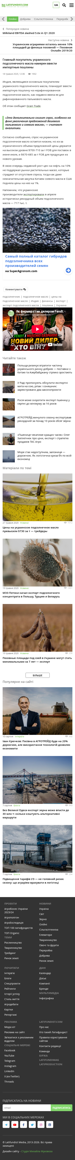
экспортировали (33, 194)
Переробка (63, 19)
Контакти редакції (50, 1046)
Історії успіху (12, 994)
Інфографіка (46, 998)
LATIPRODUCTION (50, 1064)
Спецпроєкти (12, 983)
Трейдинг (10, 953)
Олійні (13, 19)
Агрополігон (11, 917)
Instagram (10, 1066)
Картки (8, 1009)
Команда (44, 1051)
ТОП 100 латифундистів (18, 927)
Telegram (9, 1060)
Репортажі (10, 1014)
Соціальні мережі (17, 1045)
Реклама (10, 1022)
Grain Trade (33, 106)
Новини (24, 522)
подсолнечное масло (35, 296)
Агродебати (11, 1004)
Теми (8, 937)
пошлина (47, 305)
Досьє (42, 978)
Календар (45, 973)
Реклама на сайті (14, 1032)
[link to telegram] (6, 1124)
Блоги (17, 805)
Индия (35, 301)
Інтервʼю (19, 736)
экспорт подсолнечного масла (21, 305)
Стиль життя (11, 999)
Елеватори (45, 934)
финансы (47, 301)
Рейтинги (10, 988)
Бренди (43, 988)
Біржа (43, 1055)
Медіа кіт (9, 1027)
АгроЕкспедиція (13, 922)
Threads (9, 1081)
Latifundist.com (50, 1022)
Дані (42, 968)
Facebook (9, 1050)
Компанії (44, 983)
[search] (64, 5)
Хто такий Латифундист (53, 1032)
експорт (61, 301)
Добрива (25, 19)
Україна (44, 908)
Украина (61, 305)
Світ (41, 914)
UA (56, 5)
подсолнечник (11, 296)
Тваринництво (13, 947)
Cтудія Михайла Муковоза (36, 1151)
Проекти (10, 903)
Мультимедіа (49, 993)
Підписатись (61, 1107)
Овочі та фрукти (49, 945)
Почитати (11, 968)
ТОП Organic (11, 933)
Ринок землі (11, 958)
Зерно (43, 919)
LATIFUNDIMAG (49, 1060)
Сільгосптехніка (43, 19)
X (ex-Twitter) (11, 1076)
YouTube (9, 1055)
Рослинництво (13, 942)
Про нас (44, 1027)
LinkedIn (9, 1071)
